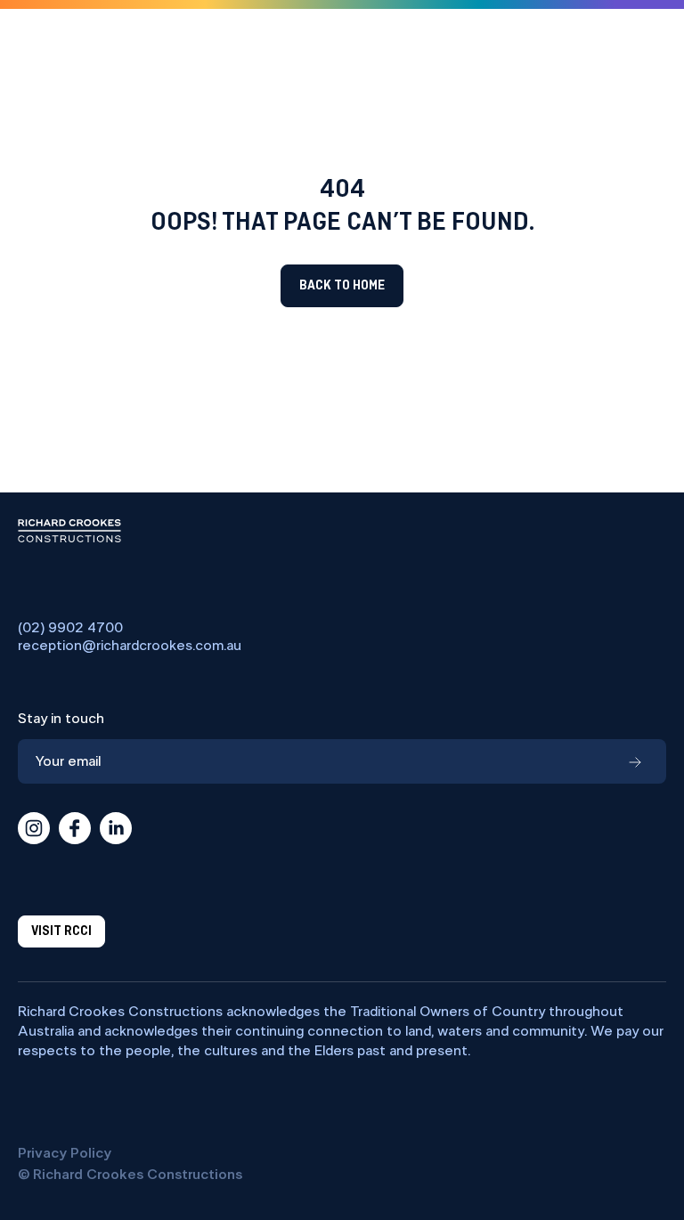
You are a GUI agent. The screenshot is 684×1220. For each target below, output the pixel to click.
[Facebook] (75, 828)
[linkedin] (116, 828)
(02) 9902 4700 (70, 628)
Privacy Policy (64, 1153)
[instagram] (34, 828)
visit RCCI (61, 931)
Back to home (342, 286)
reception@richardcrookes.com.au (129, 645)
